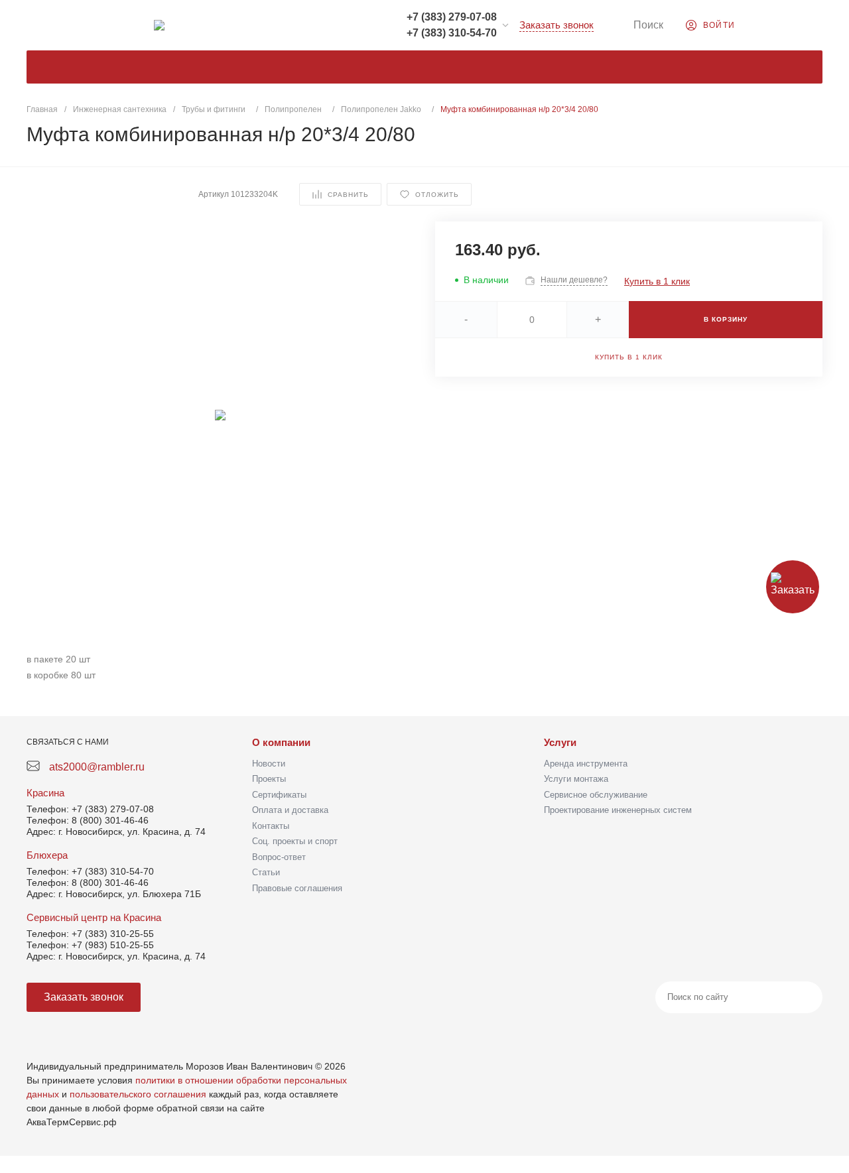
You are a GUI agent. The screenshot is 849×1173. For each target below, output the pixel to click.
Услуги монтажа (576, 779)
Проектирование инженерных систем (618, 810)
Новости (268, 764)
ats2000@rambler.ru (97, 766)
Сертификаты (279, 795)
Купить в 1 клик (657, 281)
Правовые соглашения (297, 888)
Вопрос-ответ (279, 857)
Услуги (560, 742)
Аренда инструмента (585, 764)
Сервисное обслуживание (595, 795)
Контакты (270, 826)
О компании (281, 742)
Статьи (266, 872)
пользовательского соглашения (138, 1094)
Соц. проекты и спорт (295, 841)
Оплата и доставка (290, 810)
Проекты (269, 779)
